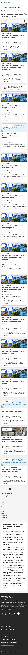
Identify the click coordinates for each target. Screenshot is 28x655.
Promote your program (6, 626)
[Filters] (25, 21)
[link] (21, 489)
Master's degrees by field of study (8, 639)
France (2, 513)
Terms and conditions (5, 651)
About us (3, 624)
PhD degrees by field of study (7, 645)
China (2, 511)
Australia (3, 498)
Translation (14, 20)
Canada (3, 502)
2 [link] (12, 489)
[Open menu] (25, 2)
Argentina (3, 509)
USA (2, 500)
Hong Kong (4, 515)
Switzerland (4, 507)
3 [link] (15, 489)
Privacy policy (13, 651)
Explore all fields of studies (7, 636)
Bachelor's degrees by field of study (9, 642)
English (7, 20)
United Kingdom (5, 496)
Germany (3, 504)
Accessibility (19, 651)
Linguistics (21, 20)
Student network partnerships (7, 629)
